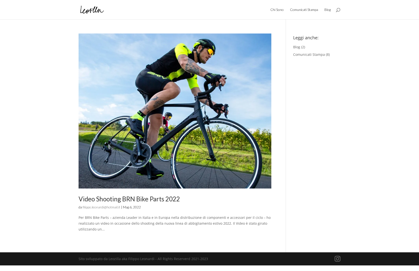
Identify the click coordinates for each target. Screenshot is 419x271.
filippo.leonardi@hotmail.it (101, 207)
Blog (327, 10)
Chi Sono (277, 10)
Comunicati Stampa (304, 10)
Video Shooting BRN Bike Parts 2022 (129, 199)
